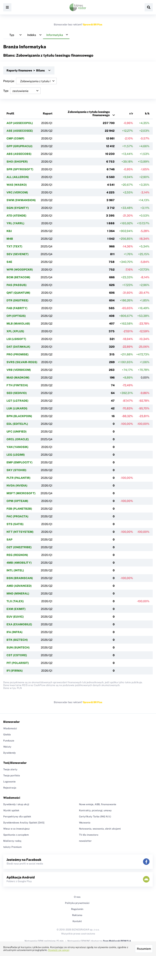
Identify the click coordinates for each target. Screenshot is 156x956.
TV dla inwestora (88, 834)
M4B (9, 238)
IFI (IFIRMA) (14, 670)
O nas (77, 897)
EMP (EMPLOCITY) (19, 462)
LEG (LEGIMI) (15, 454)
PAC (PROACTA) (17, 516)
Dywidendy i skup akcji (16, 804)
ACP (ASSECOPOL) (19, 123)
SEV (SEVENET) (17, 254)
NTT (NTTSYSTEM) (20, 531)
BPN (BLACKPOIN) (19, 416)
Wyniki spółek (11, 810)
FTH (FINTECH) (17, 385)
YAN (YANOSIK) (17, 447)
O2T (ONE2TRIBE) (19, 547)
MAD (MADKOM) (17, 377)
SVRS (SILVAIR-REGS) (21, 362)
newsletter (85, 840)
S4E (9, 261)
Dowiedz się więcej (58, 950)
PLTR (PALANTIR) (18, 477)
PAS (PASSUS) (16, 285)
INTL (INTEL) (15, 570)
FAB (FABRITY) (16, 308)
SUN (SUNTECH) (18, 647)
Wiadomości (10, 728)
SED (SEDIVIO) (16, 393)
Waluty (7, 746)
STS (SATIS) (15, 524)
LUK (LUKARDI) (16, 408)
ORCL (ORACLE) (17, 439)
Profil (10, 113)
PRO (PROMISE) (17, 354)
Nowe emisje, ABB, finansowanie (97, 804)
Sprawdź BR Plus (92, 24)
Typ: (6, 90)
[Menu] (7, 7)
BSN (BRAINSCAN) (19, 578)
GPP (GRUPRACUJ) (19, 146)
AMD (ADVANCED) (19, 585)
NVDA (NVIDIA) (16, 485)
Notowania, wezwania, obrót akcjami (100, 828)
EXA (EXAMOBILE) (19, 624)
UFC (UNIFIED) (16, 431)
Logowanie (9, 781)
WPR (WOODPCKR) (19, 269)
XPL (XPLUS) (15, 331)
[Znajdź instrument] (149, 7)
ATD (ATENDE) (16, 215)
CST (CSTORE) (16, 655)
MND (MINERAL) (17, 593)
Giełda (7, 734)
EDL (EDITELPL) (17, 423)
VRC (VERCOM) (17, 192)
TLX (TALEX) (15, 601)
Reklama (77, 915)
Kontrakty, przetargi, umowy (95, 810)
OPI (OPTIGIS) (16, 315)
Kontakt (77, 921)
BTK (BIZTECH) (17, 639)
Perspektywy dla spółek (17, 816)
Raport (47, 113)
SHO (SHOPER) (17, 161)
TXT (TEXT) (14, 246)
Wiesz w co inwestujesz (16, 828)
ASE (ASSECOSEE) (19, 130)
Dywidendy (9, 752)
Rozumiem (144, 948)
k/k (147, 113)
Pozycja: (8, 81)
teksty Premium (12, 847)
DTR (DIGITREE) (17, 300)
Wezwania (84, 822)
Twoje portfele (11, 775)
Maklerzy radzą (12, 840)
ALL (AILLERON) (17, 177)
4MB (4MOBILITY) (19, 562)
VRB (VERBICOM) (18, 369)
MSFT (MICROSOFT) (21, 493)
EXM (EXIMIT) (16, 609)
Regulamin (77, 909)
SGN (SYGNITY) (17, 207)
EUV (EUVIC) (15, 616)
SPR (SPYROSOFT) (19, 169)
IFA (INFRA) (14, 632)
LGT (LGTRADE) (17, 400)
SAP (9, 539)
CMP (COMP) (15, 138)
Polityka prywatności (77, 903)
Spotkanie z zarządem (16, 834)
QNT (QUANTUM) (18, 292)
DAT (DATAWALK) (18, 346)
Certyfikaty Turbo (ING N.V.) (95, 816)
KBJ (9, 231)
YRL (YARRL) (15, 223)
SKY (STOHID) (16, 470)
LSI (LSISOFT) (16, 339)
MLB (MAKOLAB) (18, 323)
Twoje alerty (10, 769)
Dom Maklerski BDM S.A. (117, 941)
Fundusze (8, 740)
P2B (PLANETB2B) (19, 508)
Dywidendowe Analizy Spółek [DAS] (23, 822)
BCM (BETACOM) (18, 277)
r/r (131, 113)
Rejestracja (9, 787)
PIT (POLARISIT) (17, 663)
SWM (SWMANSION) (21, 200)
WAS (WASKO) (16, 184)
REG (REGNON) (17, 555)
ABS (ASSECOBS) (18, 153)
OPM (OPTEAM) (17, 501)
